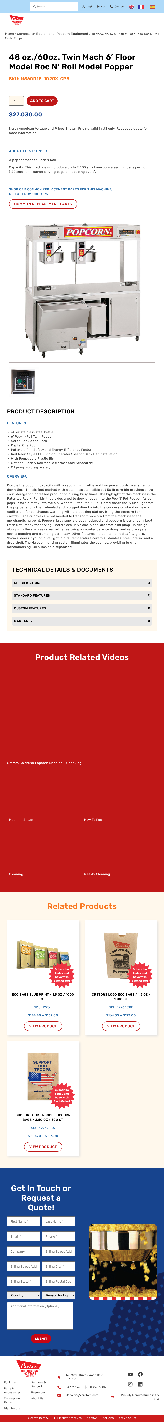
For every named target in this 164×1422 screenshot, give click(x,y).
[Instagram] (130, 1384)
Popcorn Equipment (72, 34)
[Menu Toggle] (157, 20)
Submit (41, 1339)
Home (9, 34)
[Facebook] (140, 1374)
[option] (142, 6)
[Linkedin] (140, 1384)
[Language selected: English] (144, 6)
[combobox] (54, 6)
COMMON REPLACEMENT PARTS (43, 204)
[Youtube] (130, 1374)
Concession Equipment (35, 34)
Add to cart (42, 101)
